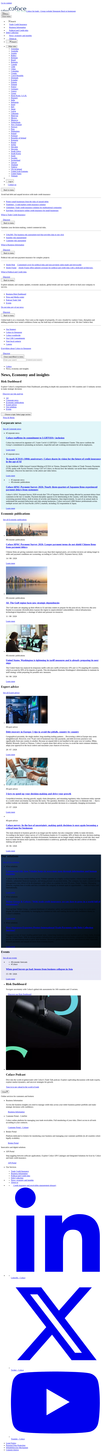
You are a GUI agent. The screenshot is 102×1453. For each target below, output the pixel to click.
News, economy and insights (22, 1180)
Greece (14, 91)
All (7, 398)
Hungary (14, 98)
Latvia (13, 111)
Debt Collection (17, 1178)
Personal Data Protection (15, 1445)
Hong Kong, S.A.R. (19, 96)
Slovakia (14, 147)
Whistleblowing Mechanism (17, 1448)
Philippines (15, 131)
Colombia (15, 71)
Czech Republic (17, 76)
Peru (13, 129)
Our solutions (11, 407)
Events (8, 409)
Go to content (6, 3)
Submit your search (34, 360)
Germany (14, 89)
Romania (14, 140)
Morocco (14, 120)
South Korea (16, 154)
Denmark (14, 78)
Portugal (14, 136)
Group (13, 93)
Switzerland (15, 160)
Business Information (19, 1173)
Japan (13, 109)
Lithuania (14, 113)
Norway (14, 127)
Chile (13, 67)
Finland (14, 84)
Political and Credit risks (20, 1176)
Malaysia (14, 116)
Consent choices (12, 1450)
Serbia (13, 145)
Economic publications (15, 402)
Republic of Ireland (18, 138)
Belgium (14, 58)
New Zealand (16, 125)
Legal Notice (11, 1443)
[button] (11, 21)
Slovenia (14, 149)
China (13, 69)
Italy (12, 107)
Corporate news (12, 400)
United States (16, 174)
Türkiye (14, 167)
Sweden (14, 158)
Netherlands (15, 122)
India (13, 100)
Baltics (13, 55)
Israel (13, 104)
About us (14, 1182)
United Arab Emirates (19, 171)
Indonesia (15, 102)
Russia (13, 142)
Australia (14, 51)
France (13, 87)
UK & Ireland (16, 169)
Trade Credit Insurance (20, 1171)
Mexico (14, 118)
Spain (13, 156)
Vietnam (14, 176)
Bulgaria (14, 62)
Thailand (14, 165)
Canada (14, 64)
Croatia (14, 73)
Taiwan (14, 162)
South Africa (16, 151)
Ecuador (14, 80)
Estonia (14, 82)
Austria (14, 53)
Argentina (15, 49)
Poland (13, 133)
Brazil (13, 60)
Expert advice (11, 405)
